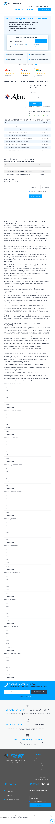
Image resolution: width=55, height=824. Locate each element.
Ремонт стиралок (41, 759)
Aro (7, 421)
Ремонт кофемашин (11, 627)
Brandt (7, 620)
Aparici (7, 485)
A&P (7, 468)
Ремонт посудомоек (28, 64)
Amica (7, 583)
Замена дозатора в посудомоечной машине (15, 144)
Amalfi (7, 481)
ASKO (7, 606)
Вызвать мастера (36, 103)
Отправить (40, 805)
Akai (7, 390)
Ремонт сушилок (10, 600)
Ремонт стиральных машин (13, 384)
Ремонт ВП (41, 767)
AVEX (7, 512)
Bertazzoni (9, 647)
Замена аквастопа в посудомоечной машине (16, 126)
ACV (7, 475)
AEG (7, 387)
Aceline (8, 667)
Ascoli (7, 502)
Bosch (7, 616)
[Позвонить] (52, 821)
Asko (7, 505)
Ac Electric (8, 664)
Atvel (7, 610)
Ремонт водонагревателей (13, 465)
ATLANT (8, 431)
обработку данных (32, 108)
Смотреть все (10, 407)
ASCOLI (8, 427)
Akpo (7, 451)
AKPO (7, 498)
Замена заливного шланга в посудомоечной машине (17, 147)
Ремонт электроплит (11, 546)
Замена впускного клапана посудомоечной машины (17, 129)
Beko (7, 613)
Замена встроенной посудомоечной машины (16, 132)
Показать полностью (27, 155)
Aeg (7, 478)
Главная (19, 64)
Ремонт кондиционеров (12, 654)
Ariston (7, 404)
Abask (7, 471)
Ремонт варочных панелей (13, 492)
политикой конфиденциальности (18, 817)
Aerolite (8, 674)
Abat (7, 414)
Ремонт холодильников (12, 411)
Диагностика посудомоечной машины (14, 122)
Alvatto (8, 637)
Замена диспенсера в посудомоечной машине (16, 141)
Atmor (7, 508)
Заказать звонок (44, 9)
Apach (7, 562)
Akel (7, 394)
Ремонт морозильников (12, 573)
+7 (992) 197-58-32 (14, 3)
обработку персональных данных (32, 44)
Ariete (7, 640)
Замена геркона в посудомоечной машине (15, 135)
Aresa (7, 400)
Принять (4, 822)
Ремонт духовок (10, 519)
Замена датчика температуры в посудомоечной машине (18, 138)
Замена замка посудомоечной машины (14, 150)
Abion (7, 660)
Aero (7, 670)
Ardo (7, 397)
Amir (7, 529)
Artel (7, 424)
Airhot (7, 556)
